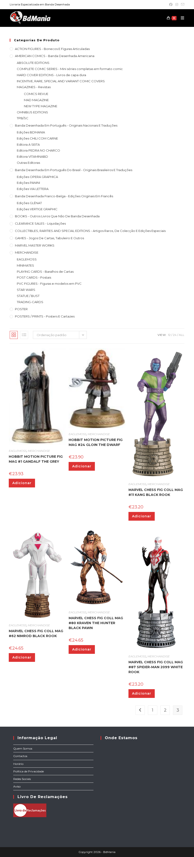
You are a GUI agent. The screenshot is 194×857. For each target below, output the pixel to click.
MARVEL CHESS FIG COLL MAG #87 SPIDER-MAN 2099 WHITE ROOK (155, 667)
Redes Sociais (22, 779)
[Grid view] (14, 335)
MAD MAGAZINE (36, 100)
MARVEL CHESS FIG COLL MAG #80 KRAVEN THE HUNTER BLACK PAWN (96, 623)
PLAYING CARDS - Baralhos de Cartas (45, 271)
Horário (18, 764)
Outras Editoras (28, 163)
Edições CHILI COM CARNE (37, 138)
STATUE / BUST (28, 296)
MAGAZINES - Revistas (34, 87)
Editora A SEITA (28, 144)
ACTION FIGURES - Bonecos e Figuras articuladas (52, 49)
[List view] (24, 335)
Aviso (17, 786)
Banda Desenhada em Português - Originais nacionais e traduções (66, 125)
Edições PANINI (28, 183)
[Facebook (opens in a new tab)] (171, 4)
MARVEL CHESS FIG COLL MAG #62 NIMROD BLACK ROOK (36, 633)
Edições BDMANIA (31, 132)
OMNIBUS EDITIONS (32, 112)
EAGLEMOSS (27, 259)
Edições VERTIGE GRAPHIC (37, 209)
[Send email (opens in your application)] (182, 4)
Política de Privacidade (28, 771)
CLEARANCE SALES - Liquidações (40, 223)
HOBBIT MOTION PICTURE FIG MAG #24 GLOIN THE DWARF (96, 442)
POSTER (21, 309)
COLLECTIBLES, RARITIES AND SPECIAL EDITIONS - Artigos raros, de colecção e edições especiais (90, 231)
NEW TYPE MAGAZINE (40, 106)
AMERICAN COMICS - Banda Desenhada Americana (54, 56)
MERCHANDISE (26, 252)
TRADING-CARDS (30, 302)
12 (169, 335)
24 (174, 335)
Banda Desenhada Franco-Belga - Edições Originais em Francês (64, 196)
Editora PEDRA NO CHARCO (38, 150)
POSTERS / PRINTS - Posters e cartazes (45, 316)
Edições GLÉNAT (29, 203)
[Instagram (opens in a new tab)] (177, 4)
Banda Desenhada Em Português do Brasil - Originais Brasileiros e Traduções (73, 170)
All (181, 335)
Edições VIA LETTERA (32, 189)
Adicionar (21, 483)
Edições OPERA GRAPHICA (37, 177)
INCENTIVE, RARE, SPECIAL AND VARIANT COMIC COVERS (61, 81)
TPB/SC (22, 118)
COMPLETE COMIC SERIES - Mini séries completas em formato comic (70, 69)
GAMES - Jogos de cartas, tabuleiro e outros (49, 238)
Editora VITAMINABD (32, 156)
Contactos (20, 756)
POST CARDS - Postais (34, 277)
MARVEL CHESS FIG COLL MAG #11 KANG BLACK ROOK (155, 492)
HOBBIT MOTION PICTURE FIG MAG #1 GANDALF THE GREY (36, 459)
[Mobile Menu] (180, 18)
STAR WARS (26, 290)
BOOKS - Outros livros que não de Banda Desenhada (57, 216)
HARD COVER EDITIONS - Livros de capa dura (51, 75)
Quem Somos (22, 748)
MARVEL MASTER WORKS (34, 245)
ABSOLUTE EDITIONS (33, 63)
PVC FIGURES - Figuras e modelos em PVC (49, 283)
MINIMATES (25, 265)
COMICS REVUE (36, 94)
